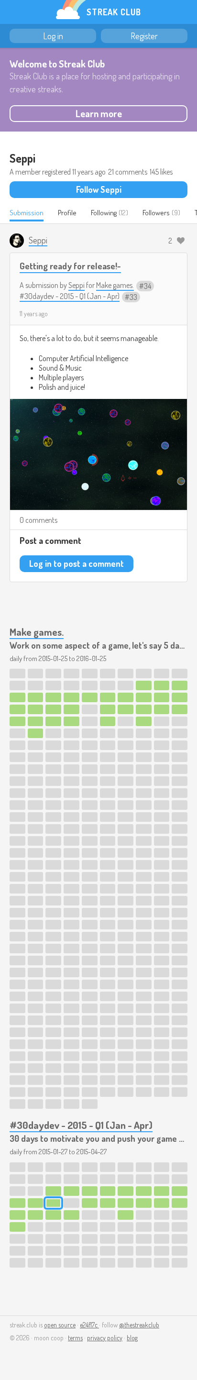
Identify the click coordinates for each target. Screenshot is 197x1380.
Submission (27, 212)
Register (144, 36)
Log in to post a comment (76, 563)
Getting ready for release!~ (70, 265)
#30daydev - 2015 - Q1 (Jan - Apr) (70, 296)
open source (60, 1325)
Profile (67, 212)
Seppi (76, 285)
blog (132, 1338)
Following (104, 212)
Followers (156, 212)
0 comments (38, 520)
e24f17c (89, 1325)
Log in (53, 36)
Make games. (115, 285)
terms (75, 1338)
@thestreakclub (139, 1325)
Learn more (99, 113)
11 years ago (34, 313)
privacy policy (104, 1338)
